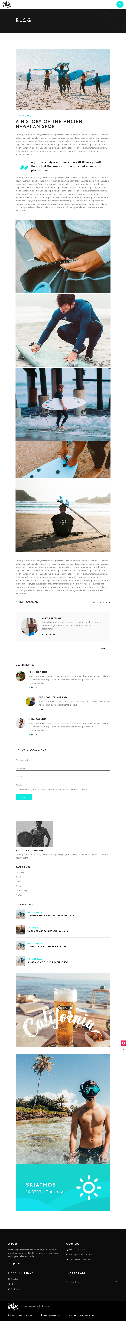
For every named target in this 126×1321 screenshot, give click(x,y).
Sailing (19, 886)
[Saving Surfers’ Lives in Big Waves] (20, 945)
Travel (34, 602)
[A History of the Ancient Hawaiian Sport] (30, 627)
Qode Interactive (31, 1306)
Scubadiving (21, 890)
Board (22, 602)
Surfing (19, 895)
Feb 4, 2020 (20, 116)
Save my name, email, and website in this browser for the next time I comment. (53, 789)
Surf (28, 602)
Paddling (28, 116)
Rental (19, 881)
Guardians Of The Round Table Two (48, 962)
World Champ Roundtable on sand (47, 931)
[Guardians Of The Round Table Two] (20, 961)
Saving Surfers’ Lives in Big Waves (46, 947)
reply (34, 688)
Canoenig (20, 872)
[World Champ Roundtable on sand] (20, 929)
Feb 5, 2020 (31, 928)
